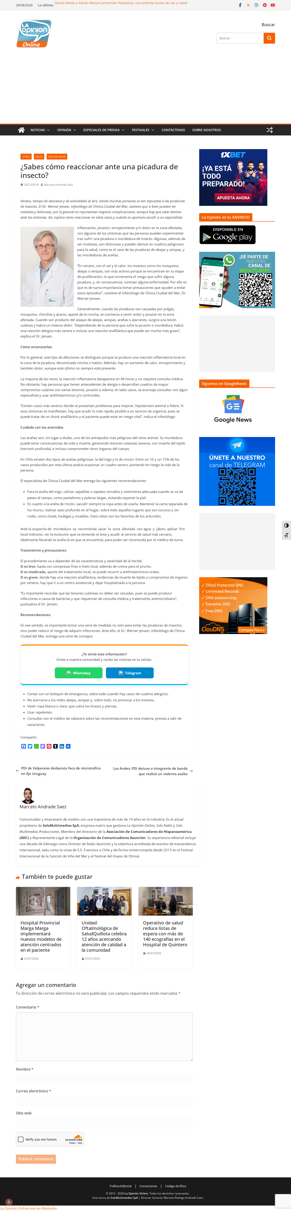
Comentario (27, 1007)
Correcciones (148, 1186)
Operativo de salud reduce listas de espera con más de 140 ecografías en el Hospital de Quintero (165, 934)
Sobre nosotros (206, 130)
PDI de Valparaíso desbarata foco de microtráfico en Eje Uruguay (61, 771)
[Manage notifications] (9, 1202)
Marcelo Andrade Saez (58, 185)
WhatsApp (82, 673)
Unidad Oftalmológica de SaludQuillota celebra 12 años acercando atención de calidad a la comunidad (104, 936)
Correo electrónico (33, 1091)
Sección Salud (56, 156)
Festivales (140, 130)
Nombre (24, 1069)
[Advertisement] (145, 89)
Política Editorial (120, 1186)
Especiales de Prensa (101, 130)
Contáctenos (173, 130)
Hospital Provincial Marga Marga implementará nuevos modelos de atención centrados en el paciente (41, 936)
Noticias (37, 130)
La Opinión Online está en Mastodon (28, 1208)
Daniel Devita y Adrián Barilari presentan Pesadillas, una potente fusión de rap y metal (121, 4)
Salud (39, 156)
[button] (47, 130)
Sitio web (24, 1113)
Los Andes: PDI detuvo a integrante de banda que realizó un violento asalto (150, 771)
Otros (26, 156)
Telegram (133, 673)
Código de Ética (175, 1186)
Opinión (64, 130)
